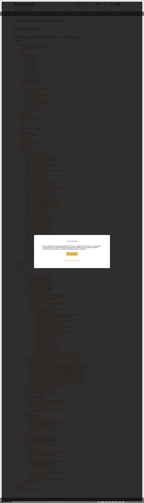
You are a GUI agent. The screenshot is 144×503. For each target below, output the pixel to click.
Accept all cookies (72, 254)
